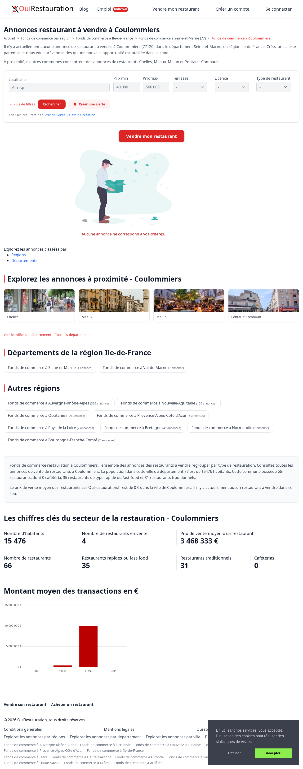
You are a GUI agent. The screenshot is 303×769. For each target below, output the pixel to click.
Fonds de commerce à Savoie (191, 757)
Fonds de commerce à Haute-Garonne (81, 757)
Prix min (120, 78)
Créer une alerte (92, 104)
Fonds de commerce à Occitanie (105, 745)
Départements (24, 260)
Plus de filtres (24, 104)
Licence (221, 78)
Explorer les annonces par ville (173, 736)
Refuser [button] (234, 753)
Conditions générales (23, 729)
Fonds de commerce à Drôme (87, 762)
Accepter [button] (273, 753)
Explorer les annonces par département (105, 736)
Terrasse (180, 78)
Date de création (82, 115)
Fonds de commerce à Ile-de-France (104, 38)
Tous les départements (73, 334)
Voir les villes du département (27, 334)
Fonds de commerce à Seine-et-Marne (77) (172, 38)
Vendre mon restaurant (176, 9)
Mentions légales (119, 729)
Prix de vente (55, 115)
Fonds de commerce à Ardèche (138, 762)
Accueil (9, 38)
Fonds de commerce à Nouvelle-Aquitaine (167, 745)
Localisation (18, 79)
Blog (84, 9)
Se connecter (279, 9)
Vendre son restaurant (25, 704)
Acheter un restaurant (72, 704)
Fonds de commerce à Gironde (139, 757)
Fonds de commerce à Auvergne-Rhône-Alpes (40, 745)
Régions (18, 254)
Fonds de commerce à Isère (26, 757)
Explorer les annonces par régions (34, 736)
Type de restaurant (273, 78)
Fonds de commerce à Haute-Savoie (32, 762)
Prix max (150, 78)
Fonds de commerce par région (46, 38)
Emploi (112, 9)
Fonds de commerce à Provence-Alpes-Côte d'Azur (43, 750)
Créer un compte (232, 9)
